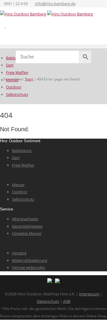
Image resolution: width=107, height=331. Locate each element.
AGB (66, 301)
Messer (12, 80)
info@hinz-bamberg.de (55, 3)
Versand (19, 253)
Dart (10, 65)
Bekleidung (22, 150)
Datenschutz (48, 301)
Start (29, 79)
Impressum (89, 294)
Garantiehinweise (27, 226)
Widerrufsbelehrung (29, 260)
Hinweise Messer (27, 233)
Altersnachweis (25, 218)
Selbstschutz (17, 94)
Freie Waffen (17, 72)
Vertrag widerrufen (28, 267)
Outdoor (13, 87)
